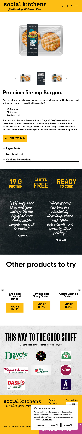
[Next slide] (66, 78)
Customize (40, 425)
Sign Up (72, 404)
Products (53, 400)
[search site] (62, 6)
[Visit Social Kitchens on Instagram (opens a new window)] (71, 6)
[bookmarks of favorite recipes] (67, 6)
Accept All (68, 425)
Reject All (54, 425)
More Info (17, 308)
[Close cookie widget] (75, 407)
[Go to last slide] (15, 78)
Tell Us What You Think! (57, 430)
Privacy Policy (47, 420)
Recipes (53, 403)
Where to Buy (15, 138)
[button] (25, 78)
